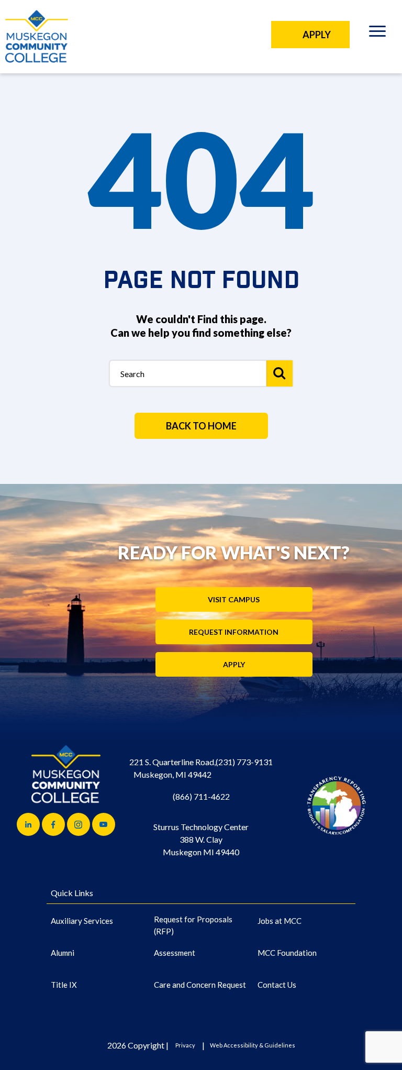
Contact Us (277, 984)
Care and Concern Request (200, 984)
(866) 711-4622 (201, 796)
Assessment (174, 952)
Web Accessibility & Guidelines (252, 1045)
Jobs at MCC (280, 920)
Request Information (233, 631)
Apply (234, 664)
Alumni (62, 952)
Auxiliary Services (82, 920)
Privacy (185, 1045)
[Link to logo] (336, 805)
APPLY (317, 34)
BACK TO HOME (201, 426)
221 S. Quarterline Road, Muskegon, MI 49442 (172, 768)
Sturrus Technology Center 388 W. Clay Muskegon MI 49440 (201, 839)
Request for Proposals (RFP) (193, 925)
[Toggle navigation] (377, 32)
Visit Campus (234, 599)
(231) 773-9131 (244, 762)
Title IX (64, 984)
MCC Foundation (287, 952)
